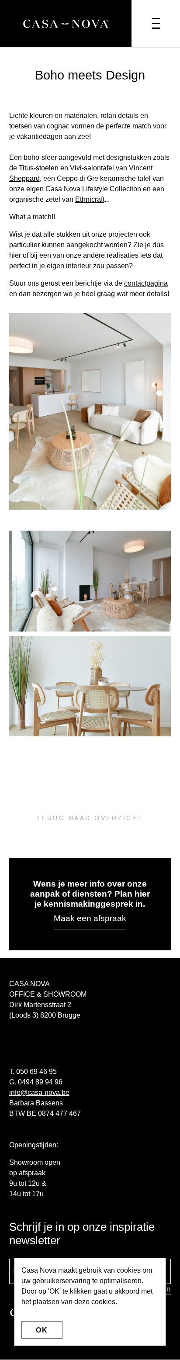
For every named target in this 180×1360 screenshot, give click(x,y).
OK (42, 1330)
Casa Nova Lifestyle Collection (93, 189)
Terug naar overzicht (90, 818)
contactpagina (146, 283)
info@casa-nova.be (39, 1092)
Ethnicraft (89, 199)
